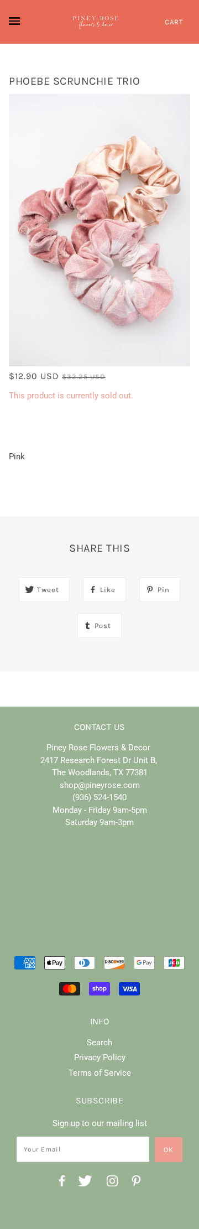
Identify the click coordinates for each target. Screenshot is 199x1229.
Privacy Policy (99, 1057)
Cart (174, 22)
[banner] (95, 22)
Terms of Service (100, 1073)
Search (99, 1042)
